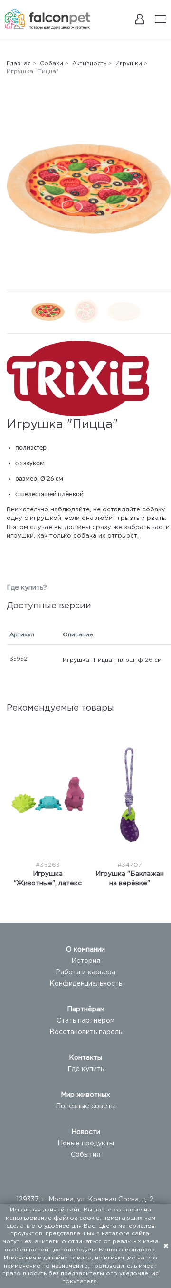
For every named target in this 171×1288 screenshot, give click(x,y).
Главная (19, 63)
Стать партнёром (85, 1021)
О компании (85, 949)
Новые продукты (85, 1143)
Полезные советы (86, 1106)
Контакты (85, 1058)
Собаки (51, 63)
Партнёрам (85, 1009)
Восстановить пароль (85, 1032)
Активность (89, 63)
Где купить (85, 1069)
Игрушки (128, 63)
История (85, 961)
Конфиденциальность (85, 984)
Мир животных (85, 1095)
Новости (85, 1132)
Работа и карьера (85, 972)
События (85, 1155)
